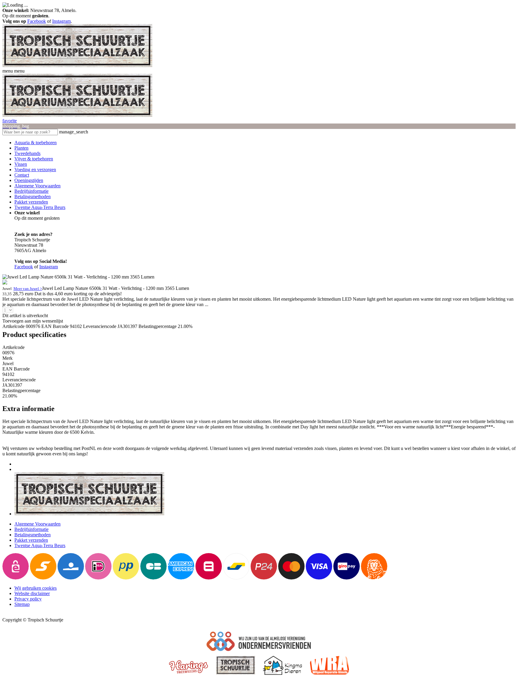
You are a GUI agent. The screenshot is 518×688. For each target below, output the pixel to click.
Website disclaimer (32, 593)
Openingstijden (28, 180)
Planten (21, 147)
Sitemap (22, 604)
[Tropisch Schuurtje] (77, 65)
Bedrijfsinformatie (31, 191)
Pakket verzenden (31, 201)
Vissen (20, 164)
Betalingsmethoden (32, 196)
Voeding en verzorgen (35, 169)
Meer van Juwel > (27, 288)
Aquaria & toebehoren (35, 142)
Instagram (61, 21)
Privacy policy (28, 598)
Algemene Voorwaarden (37, 185)
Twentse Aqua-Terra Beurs (39, 207)
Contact (21, 174)
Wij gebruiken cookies (35, 588)
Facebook (36, 21)
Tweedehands (27, 153)
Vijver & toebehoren (33, 158)
